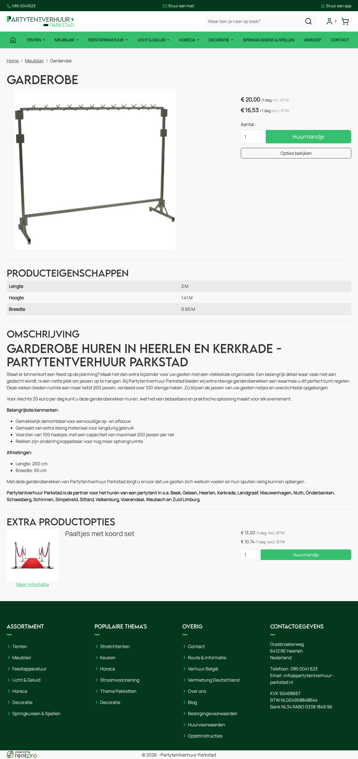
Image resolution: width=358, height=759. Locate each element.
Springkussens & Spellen (269, 39)
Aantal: (248, 124)
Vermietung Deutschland (213, 680)
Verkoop (312, 39)
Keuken (108, 657)
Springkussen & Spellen (36, 713)
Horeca (187, 39)
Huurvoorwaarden (206, 725)
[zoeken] (308, 21)
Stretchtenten (115, 646)
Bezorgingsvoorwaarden (212, 713)
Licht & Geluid (152, 39)
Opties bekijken (296, 153)
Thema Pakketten (118, 691)
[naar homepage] (40, 21)
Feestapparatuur (106, 39)
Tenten (34, 39)
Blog (192, 702)
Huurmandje (308, 136)
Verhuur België (203, 669)
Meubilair (65, 39)
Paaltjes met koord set (100, 533)
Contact (340, 39)
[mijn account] (331, 21)
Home (13, 61)
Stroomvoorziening (119, 680)
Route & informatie (207, 657)
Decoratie (219, 39)
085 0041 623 (304, 669)
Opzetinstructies (205, 736)
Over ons (197, 691)
